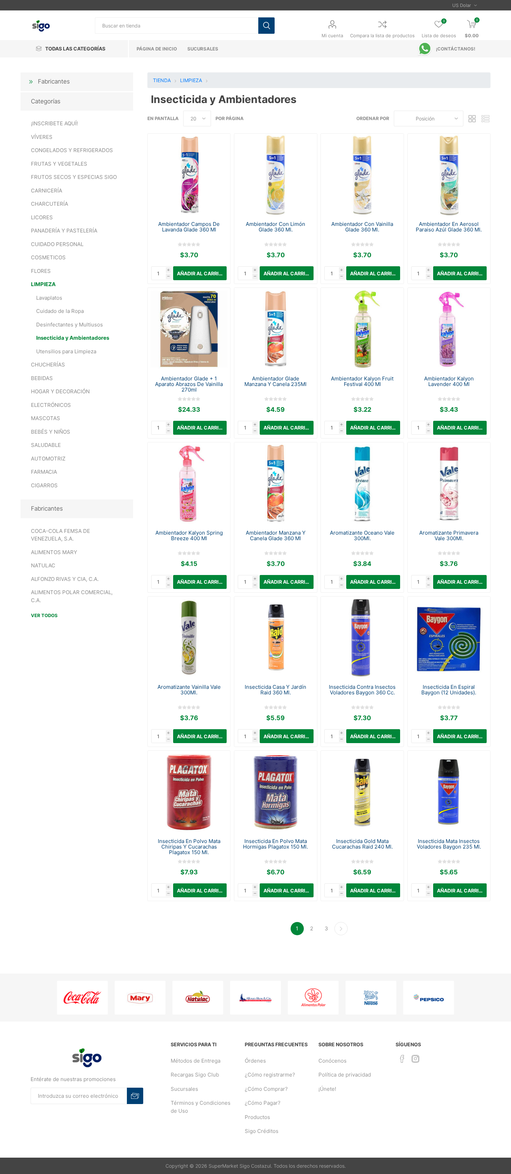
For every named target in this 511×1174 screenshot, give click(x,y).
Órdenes (255, 1060)
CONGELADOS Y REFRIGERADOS (72, 150)
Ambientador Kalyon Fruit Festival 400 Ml (362, 381)
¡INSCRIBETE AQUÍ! (54, 123)
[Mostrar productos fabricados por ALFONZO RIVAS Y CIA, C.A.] (255, 997)
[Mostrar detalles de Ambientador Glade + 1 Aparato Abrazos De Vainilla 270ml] (189, 329)
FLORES (41, 271)
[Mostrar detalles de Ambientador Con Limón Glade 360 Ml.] (275, 175)
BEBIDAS (42, 378)
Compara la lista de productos (382, 35)
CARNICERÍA (46, 190)
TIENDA (162, 80)
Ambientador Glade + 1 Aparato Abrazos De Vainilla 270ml (189, 384)
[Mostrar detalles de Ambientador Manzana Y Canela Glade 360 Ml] (275, 483)
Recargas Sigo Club (195, 1074)
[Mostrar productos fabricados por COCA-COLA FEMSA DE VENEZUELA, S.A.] (82, 997)
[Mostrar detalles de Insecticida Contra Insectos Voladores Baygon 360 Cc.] (362, 638)
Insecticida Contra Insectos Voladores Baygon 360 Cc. (362, 689)
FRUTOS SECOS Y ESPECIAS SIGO (74, 177)
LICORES (42, 217)
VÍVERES (41, 137)
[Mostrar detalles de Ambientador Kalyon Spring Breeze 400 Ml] (189, 483)
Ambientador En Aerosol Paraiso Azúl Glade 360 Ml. (449, 227)
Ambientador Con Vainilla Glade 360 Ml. (362, 227)
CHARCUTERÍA (49, 203)
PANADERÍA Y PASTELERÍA (64, 230)
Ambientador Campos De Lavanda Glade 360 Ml (189, 227)
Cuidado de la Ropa (60, 311)
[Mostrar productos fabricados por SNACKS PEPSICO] (428, 997)
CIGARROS (44, 485)
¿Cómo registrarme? (270, 1074)
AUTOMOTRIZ (48, 458)
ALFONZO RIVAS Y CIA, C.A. (65, 579)
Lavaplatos (49, 297)
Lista (485, 118)
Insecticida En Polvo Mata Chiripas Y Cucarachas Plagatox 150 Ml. (189, 846)
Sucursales (184, 1089)
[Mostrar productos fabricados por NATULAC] (197, 997)
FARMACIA (44, 471)
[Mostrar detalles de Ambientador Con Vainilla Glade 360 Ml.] (362, 175)
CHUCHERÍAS (48, 364)
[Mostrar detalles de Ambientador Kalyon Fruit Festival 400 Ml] (362, 329)
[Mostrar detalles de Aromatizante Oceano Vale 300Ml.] (362, 483)
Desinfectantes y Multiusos (69, 324)
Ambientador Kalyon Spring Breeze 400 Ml (189, 535)
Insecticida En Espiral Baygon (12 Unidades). (448, 689)
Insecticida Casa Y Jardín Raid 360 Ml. (275, 689)
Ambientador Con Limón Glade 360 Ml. (275, 227)
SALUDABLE (46, 445)
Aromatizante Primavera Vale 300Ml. (448, 535)
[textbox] (176, 25)
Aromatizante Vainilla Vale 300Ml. (189, 689)
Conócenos (332, 1060)
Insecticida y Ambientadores (72, 337)
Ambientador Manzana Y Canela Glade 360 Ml (276, 535)
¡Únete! (327, 1089)
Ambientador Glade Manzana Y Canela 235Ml (275, 381)
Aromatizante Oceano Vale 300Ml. (362, 535)
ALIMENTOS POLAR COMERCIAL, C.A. (72, 596)
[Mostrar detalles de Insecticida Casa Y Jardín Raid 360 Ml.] (275, 638)
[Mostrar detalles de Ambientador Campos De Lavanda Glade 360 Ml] (189, 175)
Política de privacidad (344, 1074)
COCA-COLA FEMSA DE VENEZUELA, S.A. (60, 535)
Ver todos (44, 615)
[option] (82, 997)
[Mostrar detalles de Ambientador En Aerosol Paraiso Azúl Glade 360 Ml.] (449, 175)
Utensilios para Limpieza (66, 351)
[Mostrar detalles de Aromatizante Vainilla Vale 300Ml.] (189, 638)
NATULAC (43, 565)
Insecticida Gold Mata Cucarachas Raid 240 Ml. (362, 844)
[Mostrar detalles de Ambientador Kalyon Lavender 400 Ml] (449, 329)
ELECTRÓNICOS (51, 405)
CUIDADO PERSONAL (57, 244)
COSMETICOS (48, 257)
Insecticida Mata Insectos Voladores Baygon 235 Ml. (449, 844)
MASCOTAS (45, 418)
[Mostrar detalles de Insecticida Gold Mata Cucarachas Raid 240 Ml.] (362, 792)
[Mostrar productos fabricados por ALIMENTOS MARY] (140, 997)
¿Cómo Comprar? (266, 1089)
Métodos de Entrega (195, 1060)
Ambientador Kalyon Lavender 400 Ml (449, 381)
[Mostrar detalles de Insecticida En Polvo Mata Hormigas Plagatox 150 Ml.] (275, 792)
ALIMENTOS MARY (54, 552)
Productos (257, 1117)
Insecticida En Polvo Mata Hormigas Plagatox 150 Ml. (275, 844)
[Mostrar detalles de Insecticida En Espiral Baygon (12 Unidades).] (449, 638)
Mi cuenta (332, 35)
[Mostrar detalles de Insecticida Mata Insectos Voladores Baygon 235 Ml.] (449, 792)
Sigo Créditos (261, 1131)
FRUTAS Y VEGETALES (59, 163)
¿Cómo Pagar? (263, 1103)
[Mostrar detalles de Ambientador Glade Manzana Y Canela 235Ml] (275, 329)
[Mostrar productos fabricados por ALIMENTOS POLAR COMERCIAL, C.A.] (313, 997)
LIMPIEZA (43, 284)
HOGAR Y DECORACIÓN (60, 391)
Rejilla (472, 118)
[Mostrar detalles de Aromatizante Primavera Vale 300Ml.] (449, 483)
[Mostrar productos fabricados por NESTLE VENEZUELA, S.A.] (371, 997)
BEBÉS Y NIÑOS (50, 431)
